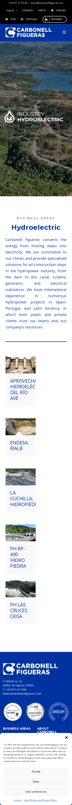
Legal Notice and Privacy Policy (40, 800)
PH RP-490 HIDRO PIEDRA (18, 557)
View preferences (36, 791)
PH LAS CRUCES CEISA (18, 610)
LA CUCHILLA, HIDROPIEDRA (25, 498)
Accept (36, 771)
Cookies (17, 800)
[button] (66, 737)
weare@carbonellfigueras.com (47, 2)
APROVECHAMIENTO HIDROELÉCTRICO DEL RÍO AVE (32, 389)
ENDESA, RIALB (19, 445)
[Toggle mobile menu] (64, 32)
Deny (36, 781)
